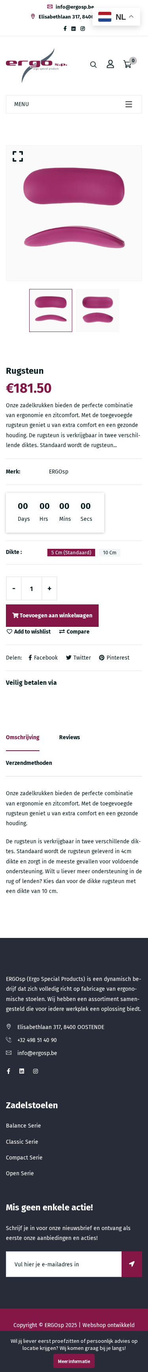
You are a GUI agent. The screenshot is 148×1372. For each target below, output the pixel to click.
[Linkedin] (74, 29)
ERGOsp (58, 471)
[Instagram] (83, 29)
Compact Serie (24, 1157)
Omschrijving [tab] (22, 737)
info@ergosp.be (74, 7)
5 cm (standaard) (71, 553)
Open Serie (20, 1173)
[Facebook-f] (65, 29)
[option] (74, 213)
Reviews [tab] (69, 737)
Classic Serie (22, 1142)
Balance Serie (23, 1125)
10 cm (109, 553)
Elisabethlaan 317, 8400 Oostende (77, 17)
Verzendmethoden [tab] (29, 763)
